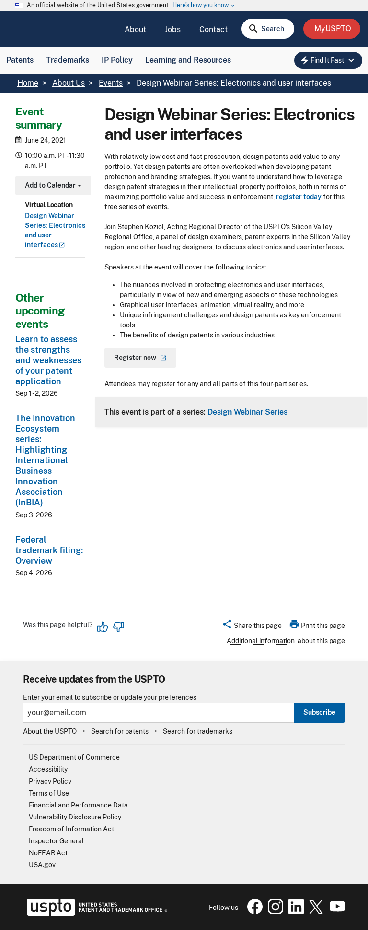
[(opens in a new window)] (273, 912)
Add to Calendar (52, 186)
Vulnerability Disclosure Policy (75, 817)
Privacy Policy (50, 781)
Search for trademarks (197, 731)
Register (135, 357)
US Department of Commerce (74, 757)
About (135, 29)
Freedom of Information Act (71, 829)
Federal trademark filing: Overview (49, 550)
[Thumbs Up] (103, 627)
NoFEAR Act (48, 853)
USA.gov (42, 865)
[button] (252, 627)
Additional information (261, 641)
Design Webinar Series (247, 411)
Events (111, 83)
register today (299, 197)
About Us (68, 83)
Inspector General (56, 841)
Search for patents (120, 731)
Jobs (173, 29)
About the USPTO (50, 731)
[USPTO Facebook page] (253, 912)
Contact (213, 29)
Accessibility (48, 769)
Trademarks (67, 60)
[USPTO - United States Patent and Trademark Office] (95, 913)
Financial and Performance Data (78, 805)
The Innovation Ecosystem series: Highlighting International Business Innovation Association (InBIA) (45, 460)
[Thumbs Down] (118, 627)
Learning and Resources (188, 60)
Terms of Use (49, 793)
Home (27, 83)
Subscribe (319, 712)
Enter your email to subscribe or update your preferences (109, 697)
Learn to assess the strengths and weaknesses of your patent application (48, 360)
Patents (20, 60)
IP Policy (117, 60)
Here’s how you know (204, 5)
